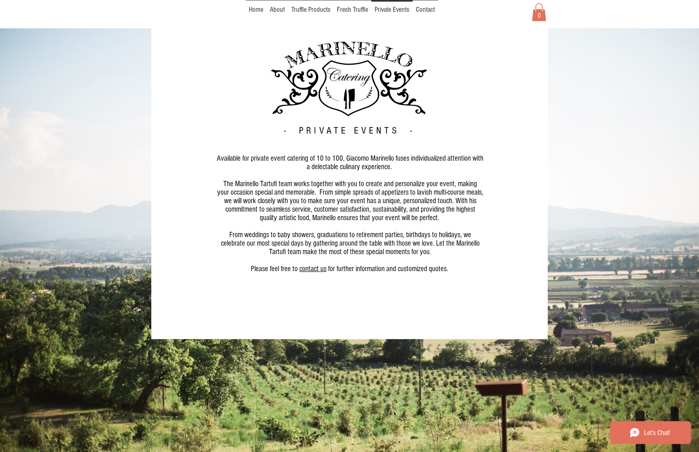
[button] (539, 12)
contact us (312, 269)
